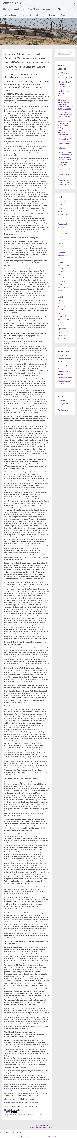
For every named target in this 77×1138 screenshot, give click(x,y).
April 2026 (61, 202)
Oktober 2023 (63, 224)
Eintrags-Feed (63, 404)
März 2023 (61, 230)
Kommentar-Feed (64, 407)
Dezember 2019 (63, 252)
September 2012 (63, 313)
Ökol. (60, 9)
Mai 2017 (61, 294)
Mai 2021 (61, 246)
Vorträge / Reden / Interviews (33, 15)
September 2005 (64, 329)
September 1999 (63, 332)
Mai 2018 (61, 275)
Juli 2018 (61, 268)
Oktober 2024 (63, 214)
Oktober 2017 (62, 291)
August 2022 (62, 233)
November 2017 (63, 287)
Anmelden (61, 400)
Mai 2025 (61, 208)
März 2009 (61, 326)
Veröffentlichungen (9, 15)
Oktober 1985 (62, 338)
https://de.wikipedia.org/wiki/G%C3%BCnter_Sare (21, 1106)
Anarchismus (48, 9)
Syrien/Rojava (33, 9)
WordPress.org (63, 410)
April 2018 (61, 278)
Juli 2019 (61, 262)
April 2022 (61, 240)
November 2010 (63, 319)
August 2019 (62, 259)
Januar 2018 (62, 284)
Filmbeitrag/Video (64, 359)
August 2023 (62, 227)
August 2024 (62, 218)
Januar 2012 (62, 316)
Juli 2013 (60, 310)
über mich (52, 15)
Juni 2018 (61, 272)
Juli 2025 (61, 205)
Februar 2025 (62, 211)
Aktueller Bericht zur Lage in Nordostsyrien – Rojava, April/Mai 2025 (64, 166)
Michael (23, 70)
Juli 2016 (61, 297)
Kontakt (63, 15)
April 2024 (61, 221)
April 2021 (61, 249)
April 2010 (61, 322)
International (62, 365)
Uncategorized (63, 375)
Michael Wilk (11, 3)
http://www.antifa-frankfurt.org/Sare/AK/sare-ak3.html (21, 1102)
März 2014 (61, 306)
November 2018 (63, 265)
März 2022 (61, 243)
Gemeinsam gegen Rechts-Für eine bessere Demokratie (65, 182)
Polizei (6, 1116)
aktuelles (5, 9)
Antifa (40, 1114)
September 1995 (63, 335)
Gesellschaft (19, 9)
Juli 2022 (61, 237)
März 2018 (61, 281)
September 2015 (63, 300)
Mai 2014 (61, 303)
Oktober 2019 (62, 256)
